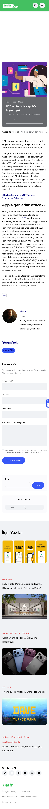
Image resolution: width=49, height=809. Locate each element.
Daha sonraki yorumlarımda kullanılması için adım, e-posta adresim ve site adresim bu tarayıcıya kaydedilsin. (26, 451)
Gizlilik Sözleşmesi (28, 796)
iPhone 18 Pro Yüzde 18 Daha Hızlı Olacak (23, 691)
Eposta (5, 395)
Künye (14, 791)
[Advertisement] (24, 36)
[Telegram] (25, 773)
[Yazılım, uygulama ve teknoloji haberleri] (10, 5)
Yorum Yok (10, 120)
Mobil (16, 131)
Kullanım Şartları (9, 796)
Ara (7, 479)
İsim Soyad (7, 381)
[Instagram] (11, 773)
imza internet (10, 802)
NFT (18, 119)
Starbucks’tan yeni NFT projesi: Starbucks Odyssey (19, 197)
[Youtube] (39, 773)
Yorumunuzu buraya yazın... (14, 422)
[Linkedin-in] (32, 773)
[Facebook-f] (18, 773)
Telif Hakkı (24, 791)
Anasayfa (6, 131)
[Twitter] (4, 773)
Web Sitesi (7, 408)
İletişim (5, 791)
